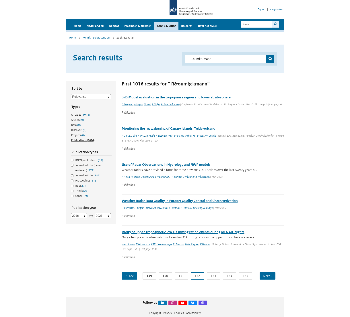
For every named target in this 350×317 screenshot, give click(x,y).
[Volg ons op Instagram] (173, 303)
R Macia (150, 135)
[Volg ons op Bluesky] (193, 303)
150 (165, 276)
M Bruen (135, 176)
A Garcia (126, 135)
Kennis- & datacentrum (96, 37)
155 (245, 276)
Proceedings (85, 180)
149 (149, 276)
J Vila (134, 135)
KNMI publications (89, 160)
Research (186, 26)
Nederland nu (95, 26)
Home (77, 26)
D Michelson (189, 176)
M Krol (147, 104)
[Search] (275, 24)
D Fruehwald (147, 176)
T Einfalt (139, 208)
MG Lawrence (143, 244)
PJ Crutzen (178, 244)
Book (80, 185)
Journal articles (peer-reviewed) (88, 167)
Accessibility (193, 313)
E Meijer (156, 104)
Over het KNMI (207, 26)
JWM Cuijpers (192, 244)
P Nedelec (205, 244)
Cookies (179, 313)
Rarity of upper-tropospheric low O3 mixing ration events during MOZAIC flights (183, 232)
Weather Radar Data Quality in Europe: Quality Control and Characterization (180, 201)
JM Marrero (174, 135)
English (261, 9)
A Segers (138, 104)
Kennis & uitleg (166, 26)
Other (81, 196)
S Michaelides (203, 176)
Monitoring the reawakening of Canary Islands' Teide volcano (168, 128)
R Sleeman (161, 135)
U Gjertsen (162, 208)
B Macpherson (162, 176)
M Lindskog (196, 208)
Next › (267, 276)
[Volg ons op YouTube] (183, 303)
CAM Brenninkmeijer (161, 244)
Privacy (167, 313)
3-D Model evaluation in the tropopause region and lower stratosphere (176, 97)
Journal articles (87, 175)
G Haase (185, 208)
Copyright (155, 313)
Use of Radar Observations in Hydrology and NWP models (166, 165)
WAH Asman (128, 244)
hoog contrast (276, 9)
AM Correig (210, 135)
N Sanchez (186, 135)
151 (181, 276)
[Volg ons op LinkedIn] (163, 303)
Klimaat (114, 26)
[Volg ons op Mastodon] (203, 303)
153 (213, 276)
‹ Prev (129, 276)
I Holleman (176, 176)
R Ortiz (141, 135)
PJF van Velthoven (170, 104)
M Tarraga (198, 135)
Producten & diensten (137, 26)
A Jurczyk (208, 208)
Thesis (81, 190)
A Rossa (126, 176)
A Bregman (127, 104)
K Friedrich (174, 208)
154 (229, 276)
